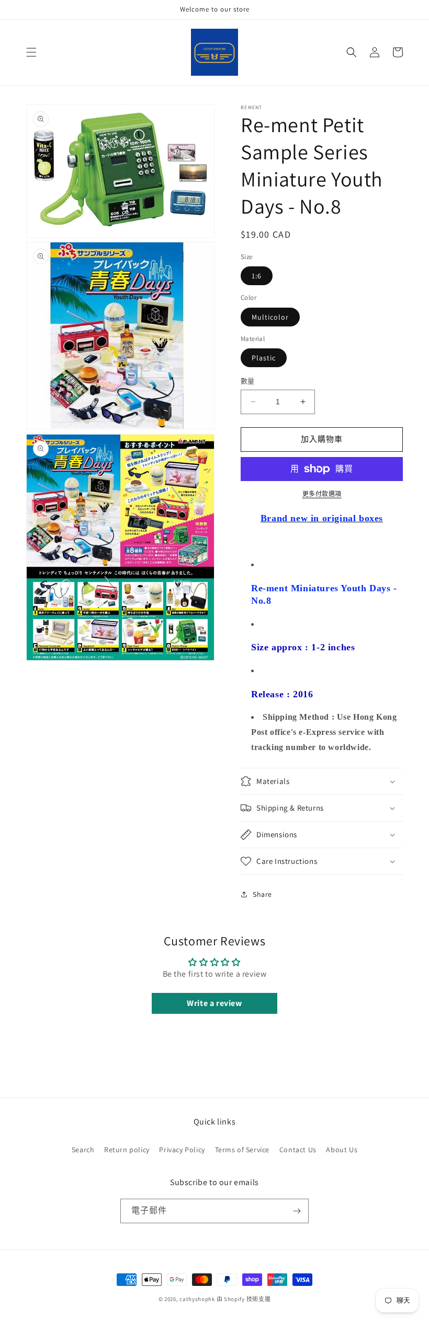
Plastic (264, 357)
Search (83, 1149)
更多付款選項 (322, 494)
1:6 (257, 275)
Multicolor (270, 317)
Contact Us (298, 1149)
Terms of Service (242, 1149)
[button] (31, 52)
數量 (248, 381)
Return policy (127, 1149)
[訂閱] (296, 1211)
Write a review (214, 1003)
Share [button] (262, 894)
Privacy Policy (182, 1149)
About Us (341, 1149)
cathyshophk (197, 1299)
